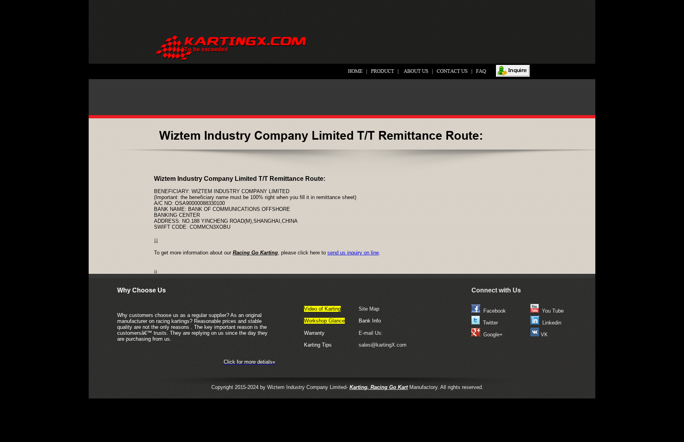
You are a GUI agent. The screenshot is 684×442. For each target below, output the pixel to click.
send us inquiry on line (353, 253)
